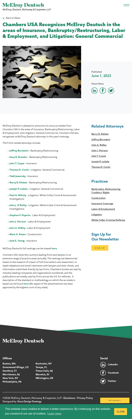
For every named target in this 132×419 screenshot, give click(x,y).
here (54, 248)
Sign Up (100, 248)
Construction (98, 198)
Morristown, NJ (11, 374)
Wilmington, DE (44, 378)
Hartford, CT (10, 371)
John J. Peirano (17, 221)
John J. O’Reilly (17, 205)
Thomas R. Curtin (19, 170)
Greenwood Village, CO (16, 367)
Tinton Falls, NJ (44, 371)
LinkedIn (113, 364)
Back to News (13, 18)
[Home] (23, 341)
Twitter (112, 381)
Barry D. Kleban (100, 134)
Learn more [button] (54, 413)
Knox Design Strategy (30, 401)
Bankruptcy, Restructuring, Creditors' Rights (106, 190)
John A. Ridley (17, 228)
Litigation (96, 214)
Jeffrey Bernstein (19, 151)
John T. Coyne (98, 156)
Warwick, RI (42, 374)
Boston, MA (9, 363)
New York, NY (10, 378)
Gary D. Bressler (18, 157)
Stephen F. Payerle (19, 215)
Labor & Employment (103, 209)
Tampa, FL (41, 367)
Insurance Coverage (102, 203)
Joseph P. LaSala (18, 189)
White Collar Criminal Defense (108, 220)
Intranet (114, 400)
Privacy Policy (85, 398)
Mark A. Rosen (17, 234)
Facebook (113, 373)
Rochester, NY (44, 363)
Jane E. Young (17, 241)
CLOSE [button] (121, 411)
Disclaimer (69, 398)
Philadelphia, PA (12, 382)
